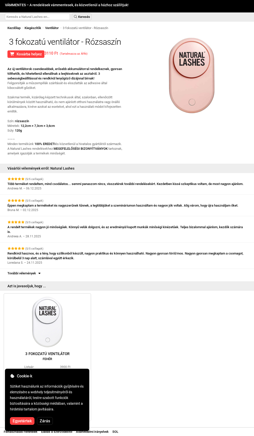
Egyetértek (22, 421)
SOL (115, 432)
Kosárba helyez (28, 54)
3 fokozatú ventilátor (47, 356)
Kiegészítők (33, 28)
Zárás (45, 421)
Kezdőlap (14, 28)
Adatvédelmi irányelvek (92, 432)
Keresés (83, 17)
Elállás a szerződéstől (56, 432)
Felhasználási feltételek (20, 432)
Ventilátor (52, 28)
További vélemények (22, 273)
